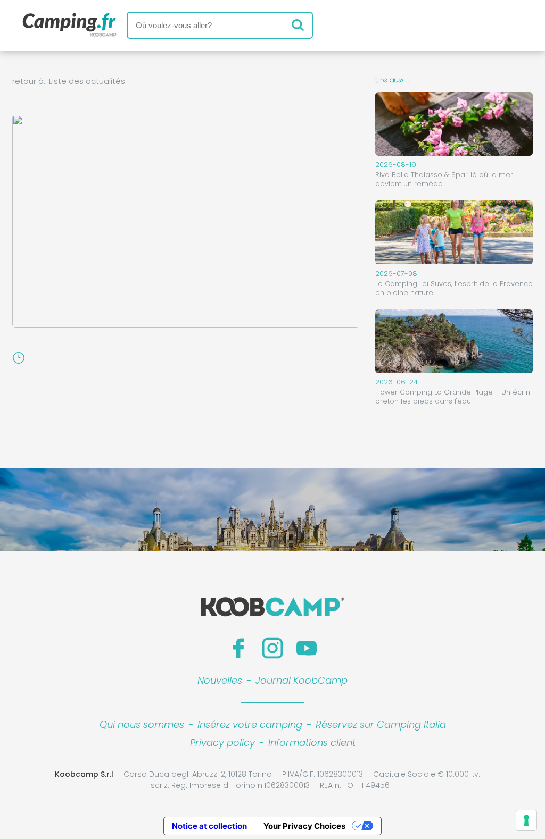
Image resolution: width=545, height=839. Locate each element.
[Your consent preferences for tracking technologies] (526, 820)
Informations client (312, 742)
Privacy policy (222, 742)
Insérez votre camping (249, 724)
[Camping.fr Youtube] (306, 648)
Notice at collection (209, 826)
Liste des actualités (87, 81)
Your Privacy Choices (304, 826)
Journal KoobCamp (301, 680)
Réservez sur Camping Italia (381, 724)
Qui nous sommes (142, 724)
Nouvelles (219, 680)
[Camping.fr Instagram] (272, 648)
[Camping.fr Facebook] (238, 648)
